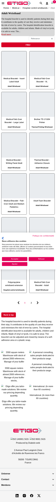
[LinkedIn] (17, 495)
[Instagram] (24, 495)
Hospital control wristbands (35, 8)
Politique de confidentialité (43, 236)
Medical (15, 8)
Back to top (9, 315)
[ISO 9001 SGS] (37, 439)
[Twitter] (39, 495)
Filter (28, 45)
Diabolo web (34, 443)
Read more (6, 34)
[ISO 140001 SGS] (20, 439)
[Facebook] (31, 495)
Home (6, 8)
